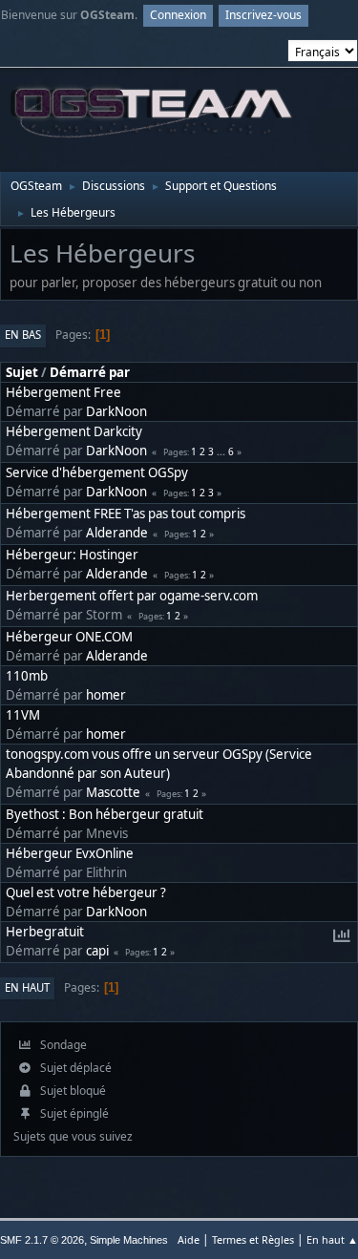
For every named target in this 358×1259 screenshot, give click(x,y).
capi (97, 950)
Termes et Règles (253, 1239)
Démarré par (90, 372)
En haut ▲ (332, 1239)
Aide (189, 1239)
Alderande (117, 532)
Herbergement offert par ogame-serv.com (132, 595)
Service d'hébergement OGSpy (97, 472)
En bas (23, 334)
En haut (27, 987)
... (222, 451)
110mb (27, 675)
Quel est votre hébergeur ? (86, 892)
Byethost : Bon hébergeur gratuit (104, 814)
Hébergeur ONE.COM (69, 636)
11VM (23, 715)
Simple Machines (129, 1240)
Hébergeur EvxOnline (70, 853)
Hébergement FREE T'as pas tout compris (125, 513)
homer (106, 694)
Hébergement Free (63, 392)
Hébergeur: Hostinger (72, 554)
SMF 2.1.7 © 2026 (42, 1240)
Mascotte (113, 792)
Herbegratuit (45, 931)
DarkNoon (116, 411)
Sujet (22, 372)
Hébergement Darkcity (74, 431)
